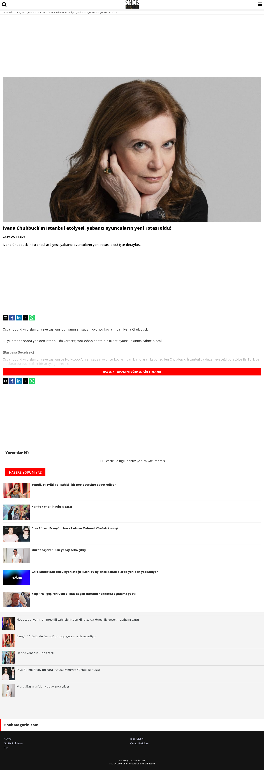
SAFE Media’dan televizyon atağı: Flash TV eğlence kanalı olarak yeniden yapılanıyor (94, 572)
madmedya (149, 763)
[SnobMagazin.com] (132, 4)
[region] (132, 44)
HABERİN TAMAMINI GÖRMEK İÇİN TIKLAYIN (132, 371)
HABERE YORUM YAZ (25, 472)
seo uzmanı (123, 763)
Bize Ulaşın (136, 738)
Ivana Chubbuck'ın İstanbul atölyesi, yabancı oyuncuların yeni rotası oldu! (77, 12)
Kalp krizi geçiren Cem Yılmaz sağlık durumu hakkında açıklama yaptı (83, 594)
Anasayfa (8, 12)
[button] (5, 317)
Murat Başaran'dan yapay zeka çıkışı (58, 550)
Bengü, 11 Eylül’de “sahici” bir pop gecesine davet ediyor (73, 485)
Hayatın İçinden (25, 12)
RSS (6, 748)
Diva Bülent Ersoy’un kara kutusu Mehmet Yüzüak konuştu (76, 528)
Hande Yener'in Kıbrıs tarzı (51, 506)
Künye (7, 738)
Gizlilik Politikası (13, 743)
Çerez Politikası (139, 743)
